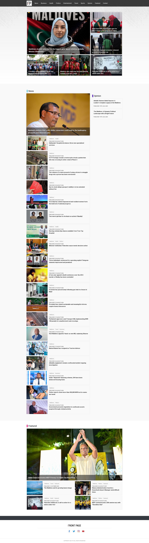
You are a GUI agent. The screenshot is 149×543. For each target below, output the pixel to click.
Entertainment (67, 3)
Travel (76, 3)
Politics (58, 3)
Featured (97, 3)
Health (51, 3)
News (36, 3)
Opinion (90, 3)
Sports (83, 3)
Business (44, 3)
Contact (105, 3)
